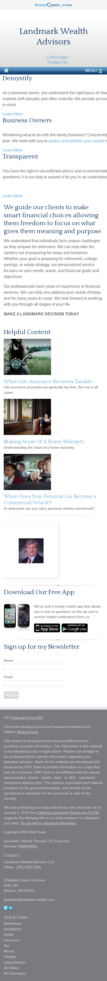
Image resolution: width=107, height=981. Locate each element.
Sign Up (11, 695)
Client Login (57, 57)
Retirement (12, 923)
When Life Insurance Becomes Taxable (48, 381)
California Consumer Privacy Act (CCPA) (68, 813)
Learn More (12, 114)
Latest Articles (15, 962)
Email (8, 677)
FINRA (23, 846)
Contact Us (57, 62)
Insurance (11, 940)
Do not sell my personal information (48, 823)
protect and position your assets (76, 141)
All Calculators (15, 973)
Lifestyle (10, 957)
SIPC (33, 846)
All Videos (11, 968)
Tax (6, 946)
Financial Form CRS (27, 718)
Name (8, 660)
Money (9, 951)
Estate (9, 934)
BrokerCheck (28, 732)
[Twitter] (6, 909)
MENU (91, 71)
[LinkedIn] (11, 909)
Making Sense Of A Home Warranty (44, 441)
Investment (12, 929)
